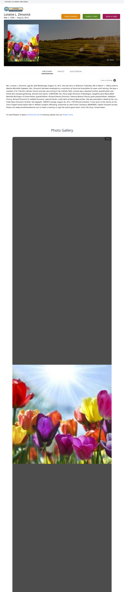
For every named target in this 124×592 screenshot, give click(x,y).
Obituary (47, 71)
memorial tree (34, 115)
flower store (68, 115)
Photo (61, 71)
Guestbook (76, 71)
